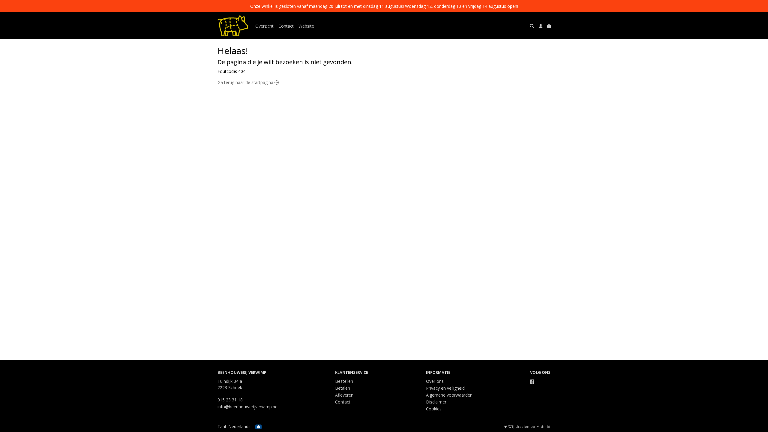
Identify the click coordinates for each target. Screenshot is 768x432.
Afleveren (344, 395)
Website (306, 26)
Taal (222, 426)
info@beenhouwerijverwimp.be (248, 407)
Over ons (435, 381)
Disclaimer (436, 402)
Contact (286, 26)
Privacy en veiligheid (445, 388)
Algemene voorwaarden (449, 395)
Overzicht (264, 26)
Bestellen (344, 381)
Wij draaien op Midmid (528, 427)
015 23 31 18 (230, 400)
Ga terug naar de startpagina (246, 82)
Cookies (434, 409)
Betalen (342, 388)
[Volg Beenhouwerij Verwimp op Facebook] (532, 381)
